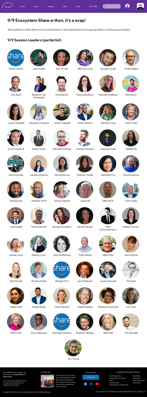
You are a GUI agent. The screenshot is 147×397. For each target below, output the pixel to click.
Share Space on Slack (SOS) (118, 385)
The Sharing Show (115, 376)
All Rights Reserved (44, 392)
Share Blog (136, 376)
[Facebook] (85, 384)
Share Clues (137, 383)
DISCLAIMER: (7, 372)
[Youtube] (97, 384)
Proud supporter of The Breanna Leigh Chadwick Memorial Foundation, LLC (120, 391)
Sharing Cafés (114, 383)
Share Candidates (139, 380)
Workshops (136, 378)
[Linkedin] (91, 384)
